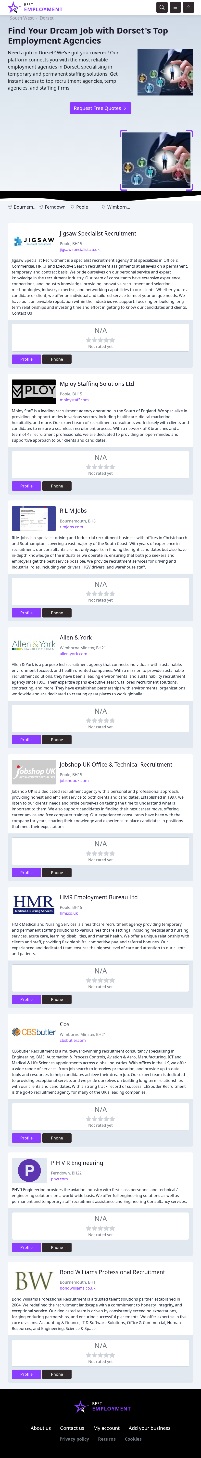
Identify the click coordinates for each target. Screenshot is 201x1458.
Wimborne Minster (126, 207)
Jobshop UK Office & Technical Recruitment (116, 764)
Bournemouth (28, 207)
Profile (26, 359)
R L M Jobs (73, 510)
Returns (107, 1439)
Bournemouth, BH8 (78, 521)
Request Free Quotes (98, 108)
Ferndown (55, 207)
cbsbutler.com (73, 1040)
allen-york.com (73, 653)
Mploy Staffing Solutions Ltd (97, 384)
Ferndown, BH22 (66, 1173)
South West (22, 18)
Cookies (133, 1439)
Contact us (72, 1428)
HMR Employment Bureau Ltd (99, 897)
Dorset (47, 18)
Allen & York (76, 637)
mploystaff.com (74, 400)
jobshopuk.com (74, 780)
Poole (82, 207)
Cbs (64, 1024)
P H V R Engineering (77, 1163)
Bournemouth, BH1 (78, 1282)
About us (41, 1428)
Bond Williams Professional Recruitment (112, 1272)
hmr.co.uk (69, 913)
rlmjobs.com (71, 527)
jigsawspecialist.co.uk (80, 249)
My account (106, 1428)
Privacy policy (74, 1439)
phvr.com (59, 1179)
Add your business (150, 1428)
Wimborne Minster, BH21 (83, 648)
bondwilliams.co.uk (78, 1288)
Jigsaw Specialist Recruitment (98, 233)
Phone (57, 359)
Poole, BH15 (71, 243)
